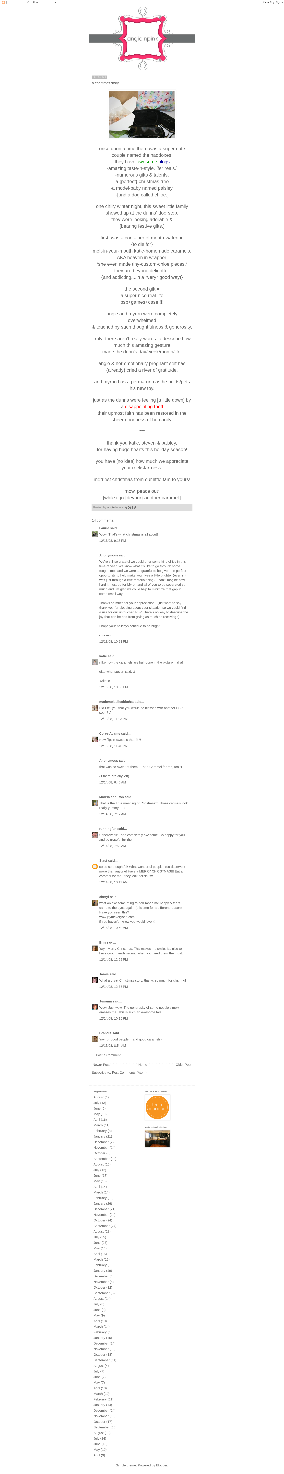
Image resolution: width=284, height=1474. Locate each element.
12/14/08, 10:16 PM (113, 1018)
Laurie (104, 528)
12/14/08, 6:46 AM (112, 782)
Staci (103, 860)
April (97, 1119)
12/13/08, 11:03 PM (113, 719)
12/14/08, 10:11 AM (113, 882)
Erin (102, 942)
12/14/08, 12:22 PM (113, 959)
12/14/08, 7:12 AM (112, 814)
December (101, 1142)
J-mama (105, 1001)
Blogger (161, 1465)
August (99, 1097)
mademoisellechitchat (116, 702)
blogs (164, 161)
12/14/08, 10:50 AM (113, 928)
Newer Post (101, 1064)
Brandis (105, 1033)
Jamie (104, 974)
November (101, 1147)
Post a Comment (108, 1055)
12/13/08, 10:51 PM (113, 641)
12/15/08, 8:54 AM (112, 1045)
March (98, 1125)
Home (142, 1064)
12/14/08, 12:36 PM (113, 986)
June (97, 1108)
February (100, 1131)
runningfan (107, 829)
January (99, 1136)
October (99, 1153)
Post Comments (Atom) (129, 1072)
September (102, 1159)
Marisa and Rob (111, 797)
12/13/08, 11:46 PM (113, 746)
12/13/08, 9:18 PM (112, 540)
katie (103, 656)
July (96, 1103)
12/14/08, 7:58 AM (112, 846)
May (97, 1114)
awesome (147, 161)
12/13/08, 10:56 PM (113, 687)
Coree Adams (109, 733)
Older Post (183, 1064)
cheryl (104, 897)
